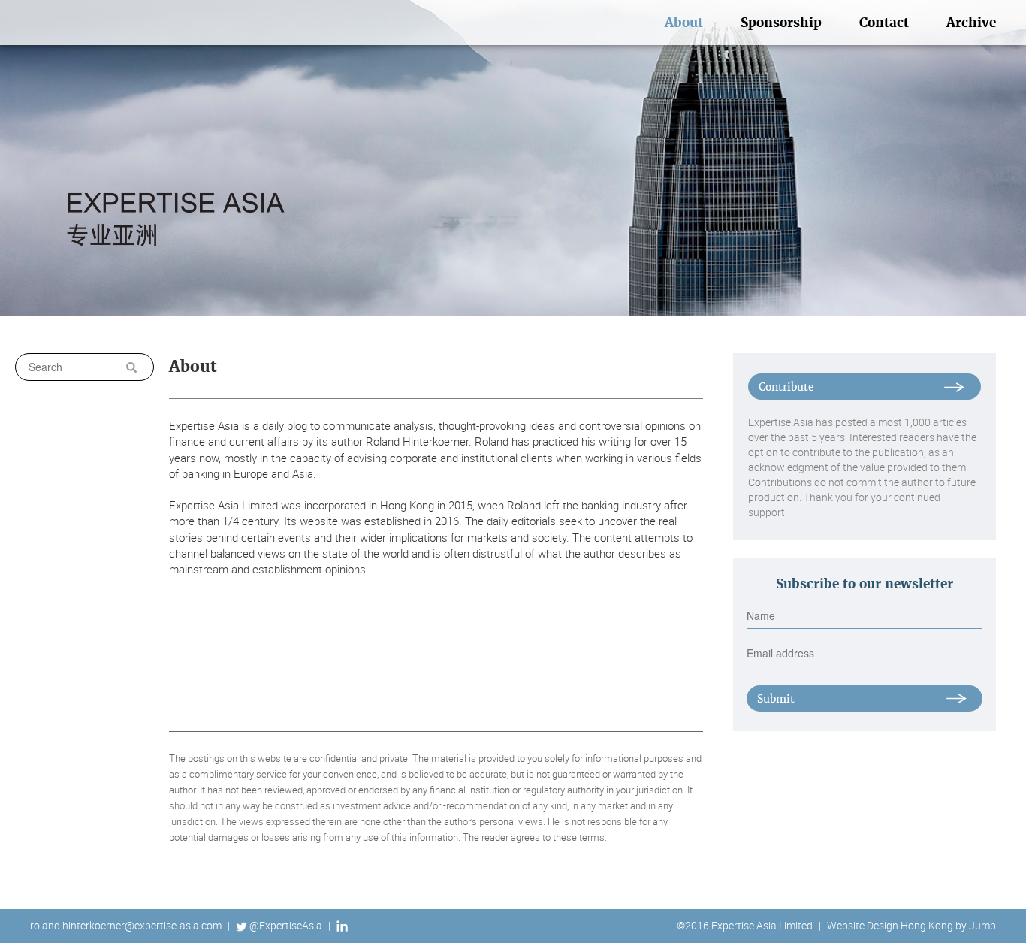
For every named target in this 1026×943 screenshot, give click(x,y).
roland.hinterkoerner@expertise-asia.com (126, 925)
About (684, 22)
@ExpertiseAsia (285, 925)
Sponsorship (781, 22)
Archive (971, 22)
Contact (884, 22)
